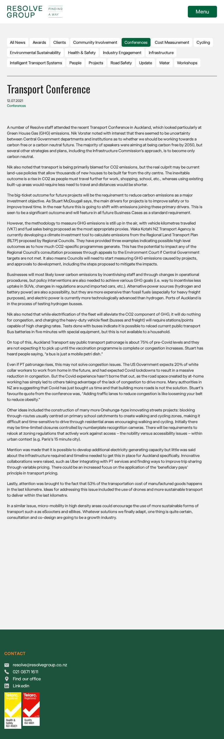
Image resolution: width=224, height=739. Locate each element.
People (75, 62)
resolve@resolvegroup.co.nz (40, 664)
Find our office (27, 678)
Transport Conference (48, 88)
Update (145, 62)
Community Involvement (95, 42)
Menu (202, 11)
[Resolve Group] (46, 11)
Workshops (187, 62)
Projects (96, 62)
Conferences (136, 42)
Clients (59, 42)
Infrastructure (161, 52)
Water (164, 62)
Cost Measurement (172, 42)
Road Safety (121, 62)
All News (17, 42)
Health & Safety (82, 52)
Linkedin (21, 685)
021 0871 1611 (25, 671)
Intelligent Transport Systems (36, 62)
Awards (39, 42)
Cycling (203, 42)
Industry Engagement (122, 52)
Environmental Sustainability (35, 52)
